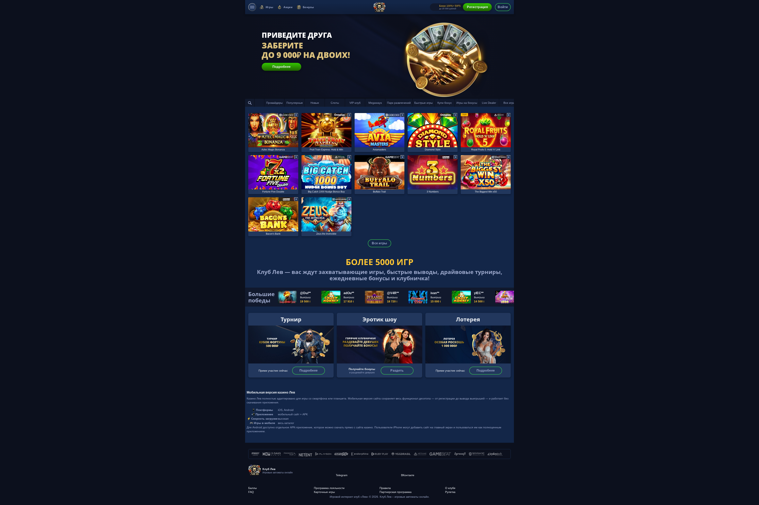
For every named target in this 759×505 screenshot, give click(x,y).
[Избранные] (259, 103)
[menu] (252, 7)
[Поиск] (250, 103)
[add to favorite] (296, 115)
